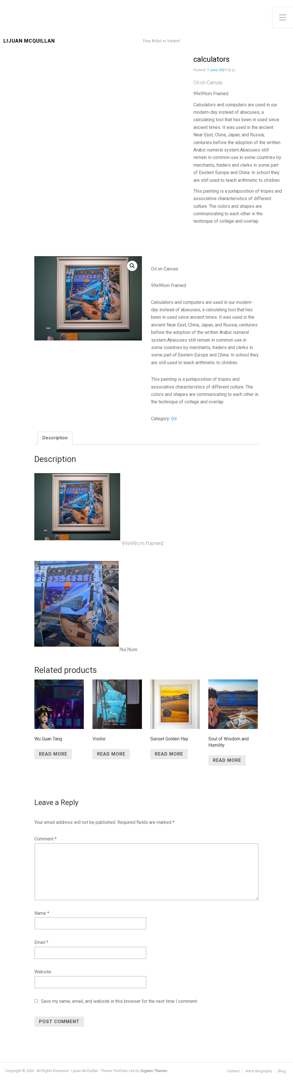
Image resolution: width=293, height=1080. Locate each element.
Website (42, 972)
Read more (53, 754)
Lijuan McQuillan (29, 41)
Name (41, 913)
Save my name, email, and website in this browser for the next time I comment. (119, 1001)
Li (233, 70)
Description (55, 438)
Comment (45, 839)
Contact (233, 1071)
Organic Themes (153, 1071)
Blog (282, 1071)
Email (41, 942)
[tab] (54, 438)
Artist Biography (259, 1071)
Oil (174, 418)
